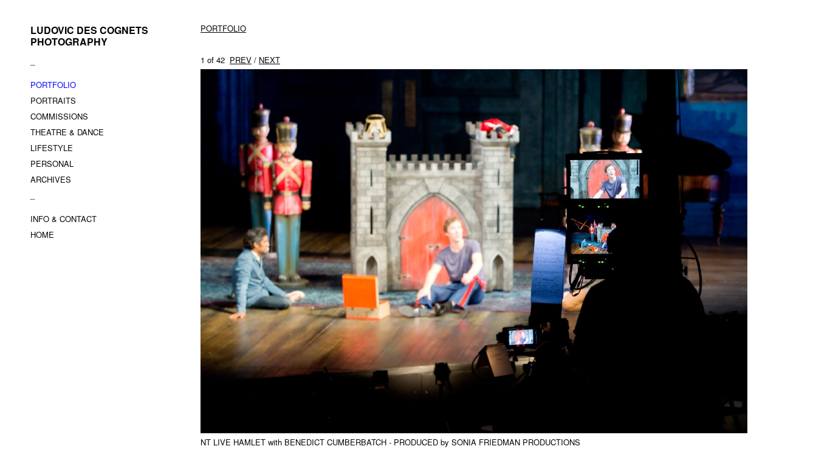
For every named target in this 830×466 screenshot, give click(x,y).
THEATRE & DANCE (67, 132)
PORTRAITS (53, 100)
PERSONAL (52, 163)
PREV (241, 60)
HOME (42, 234)
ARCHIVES (50, 179)
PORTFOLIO (53, 84)
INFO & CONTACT (63, 219)
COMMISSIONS (59, 116)
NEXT (269, 60)
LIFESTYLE (51, 148)
